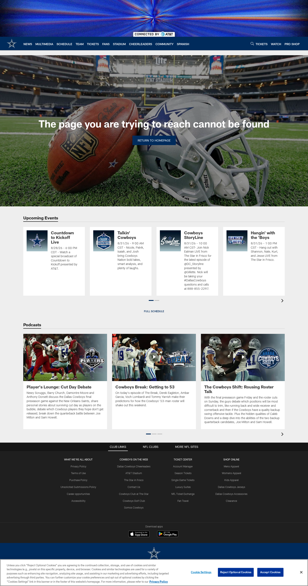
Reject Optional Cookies (235, 572)
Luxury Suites (183, 486)
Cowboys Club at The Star (134, 493)
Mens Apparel (231, 466)
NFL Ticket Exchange (182, 493)
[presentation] (283, 301)
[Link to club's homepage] (12, 43)
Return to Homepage (154, 140)
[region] (154, 572)
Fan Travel (183, 500)
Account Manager (183, 466)
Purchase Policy (78, 480)
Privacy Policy (78, 466)
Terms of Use (78, 473)
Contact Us (134, 486)
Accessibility (78, 500)
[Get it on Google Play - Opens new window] (168, 536)
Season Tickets (183, 473)
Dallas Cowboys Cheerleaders (133, 466)
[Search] (252, 43)
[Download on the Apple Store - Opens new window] (139, 534)
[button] (151, 300)
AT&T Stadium (134, 473)
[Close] (301, 572)
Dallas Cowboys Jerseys (231, 486)
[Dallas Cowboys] (154, 553)
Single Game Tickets (182, 480)
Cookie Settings (201, 572)
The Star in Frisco (134, 480)
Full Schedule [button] (154, 311)
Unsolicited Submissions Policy (78, 486)
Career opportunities (78, 493)
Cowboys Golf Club (134, 500)
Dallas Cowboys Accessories (231, 493)
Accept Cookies (270, 572)
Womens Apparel (231, 473)
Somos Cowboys (134, 507)
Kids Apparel (231, 480)
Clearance (231, 500)
